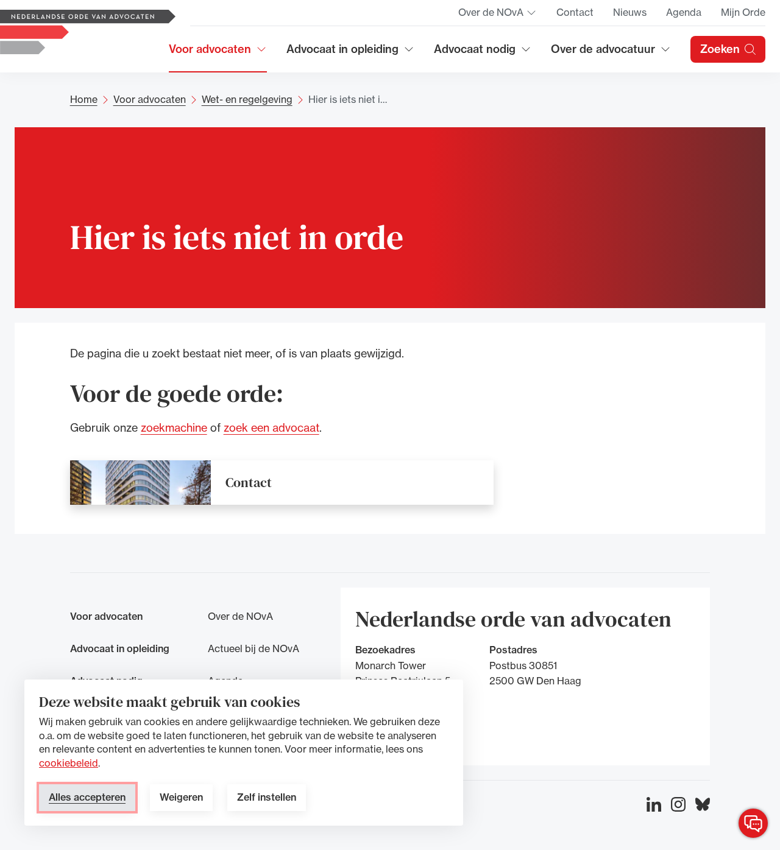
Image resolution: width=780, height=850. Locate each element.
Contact (575, 12)
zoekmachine (174, 427)
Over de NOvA (497, 16)
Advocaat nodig (482, 53)
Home (84, 99)
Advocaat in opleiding (342, 53)
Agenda (683, 12)
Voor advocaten (218, 53)
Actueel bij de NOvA (253, 648)
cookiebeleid (68, 763)
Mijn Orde (743, 12)
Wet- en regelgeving (247, 99)
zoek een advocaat (271, 427)
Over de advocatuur (603, 53)
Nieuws (630, 12)
